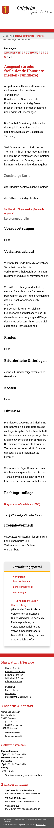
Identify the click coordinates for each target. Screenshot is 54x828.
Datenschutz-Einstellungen (18, 697)
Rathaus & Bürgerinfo (24, 36)
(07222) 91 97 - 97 (13, 725)
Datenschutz (7, 819)
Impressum (7, 821)
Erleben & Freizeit (13, 681)
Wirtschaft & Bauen (14, 678)
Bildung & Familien (14, 675)
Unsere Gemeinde (13, 668)
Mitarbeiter (10, 693)
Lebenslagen (19, 592)
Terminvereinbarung (14, 775)
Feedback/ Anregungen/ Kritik (37, 819)
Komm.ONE (41, 825)
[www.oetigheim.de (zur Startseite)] (27, 14)
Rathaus (40, 36)
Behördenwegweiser (23, 586)
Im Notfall (10, 687)
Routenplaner (11, 690)
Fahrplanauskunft (13, 736)
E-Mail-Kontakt (12, 728)
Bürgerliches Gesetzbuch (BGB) (22, 504)
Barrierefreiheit (19, 819)
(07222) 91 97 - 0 (13, 721)
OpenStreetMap (12, 732)
